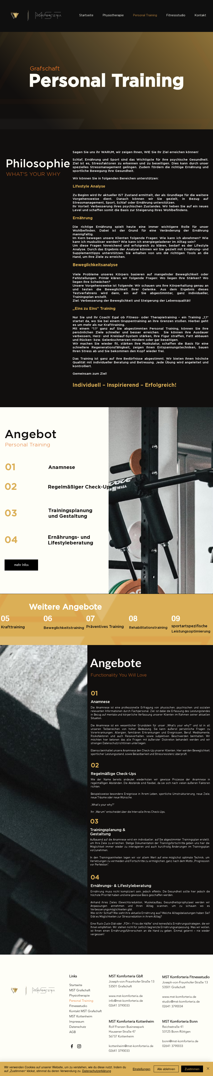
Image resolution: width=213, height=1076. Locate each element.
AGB (72, 1032)
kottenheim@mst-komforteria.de (131, 1046)
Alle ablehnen (166, 1069)
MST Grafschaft (79, 990)
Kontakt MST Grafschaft (85, 1011)
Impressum (76, 1021)
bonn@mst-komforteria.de (180, 1041)
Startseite (75, 985)
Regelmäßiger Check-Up (79, 487)
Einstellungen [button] (141, 1069)
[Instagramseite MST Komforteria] (79, 1046)
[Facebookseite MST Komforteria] (71, 1046)
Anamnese (61, 467)
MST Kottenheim (80, 1016)
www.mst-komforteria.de (126, 996)
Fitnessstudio (78, 1006)
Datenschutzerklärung (96, 1071)
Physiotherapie (79, 995)
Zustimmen (192, 1069)
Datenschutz (77, 1027)
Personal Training (81, 1001)
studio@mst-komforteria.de (181, 1001)
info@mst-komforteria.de (126, 1001)
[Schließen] (208, 1069)
